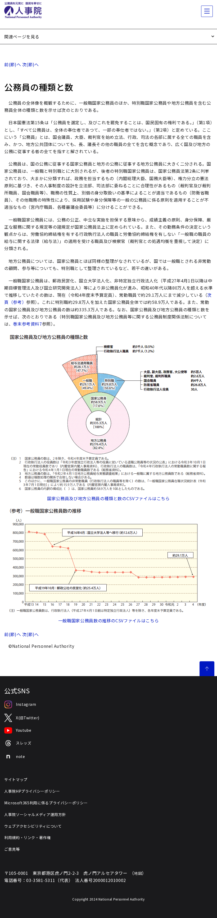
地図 (138, 873)
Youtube (23, 730)
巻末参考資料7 (27, 324)
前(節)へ (12, 64)
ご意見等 (12, 849)
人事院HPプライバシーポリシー (32, 791)
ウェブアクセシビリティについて (33, 826)
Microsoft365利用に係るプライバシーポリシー (46, 802)
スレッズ (23, 743)
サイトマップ (16, 779)
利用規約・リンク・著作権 (27, 837)
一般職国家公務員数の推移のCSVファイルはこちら (108, 620)
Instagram (26, 704)
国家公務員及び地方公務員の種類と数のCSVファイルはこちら (108, 498)
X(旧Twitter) (27, 717)
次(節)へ (30, 64)
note (20, 756)
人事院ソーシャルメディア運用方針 (35, 814)
